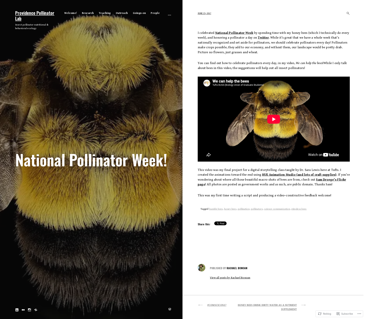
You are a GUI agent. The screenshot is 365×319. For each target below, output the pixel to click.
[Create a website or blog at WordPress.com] (169, 309)
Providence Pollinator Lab (34, 15)
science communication (277, 209)
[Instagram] (29, 309)
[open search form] (347, 13)
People (155, 13)
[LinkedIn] (17, 309)
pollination (244, 209)
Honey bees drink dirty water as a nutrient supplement (267, 307)
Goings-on (139, 13)
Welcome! (70, 13)
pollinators (257, 209)
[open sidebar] (169, 15)
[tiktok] (35, 309)
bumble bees (216, 209)
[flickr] (23, 309)
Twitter (263, 38)
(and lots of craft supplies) (316, 175)
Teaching (105, 13)
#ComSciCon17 (216, 305)
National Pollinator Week (234, 33)
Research (88, 13)
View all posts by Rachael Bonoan (230, 277)
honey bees (230, 209)
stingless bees (298, 209)
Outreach (122, 13)
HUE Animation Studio (279, 175)
